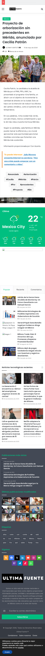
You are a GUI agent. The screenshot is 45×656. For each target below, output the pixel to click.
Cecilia (10, 179)
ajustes (21, 648)
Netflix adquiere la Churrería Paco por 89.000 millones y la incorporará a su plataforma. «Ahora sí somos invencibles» (33, 427)
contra (25, 534)
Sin (30, 189)
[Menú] (3, 10)
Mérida (23, 179)
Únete (35, 635)
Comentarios (36, 289)
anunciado (14, 174)
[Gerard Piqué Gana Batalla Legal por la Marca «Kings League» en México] (9, 326)
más (24, 538)
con (18, 534)
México (6, 19)
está (37, 534)
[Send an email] (20, 47)
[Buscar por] (42, 10)
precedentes (27, 184)
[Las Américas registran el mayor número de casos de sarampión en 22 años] (36, 517)
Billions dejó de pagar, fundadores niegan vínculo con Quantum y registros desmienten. (29, 352)
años (4, 534)
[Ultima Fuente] (15, 9)
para (4, 542)
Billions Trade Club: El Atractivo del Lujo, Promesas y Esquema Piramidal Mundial (27, 338)
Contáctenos (13, 635)
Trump (30, 542)
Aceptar (7, 652)
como (11, 534)
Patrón (35, 179)
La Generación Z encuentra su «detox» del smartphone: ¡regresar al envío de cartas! (11, 391)
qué (16, 542)
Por (13, 184)
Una (37, 542)
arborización (31, 174)
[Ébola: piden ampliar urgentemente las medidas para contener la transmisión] (22, 517)
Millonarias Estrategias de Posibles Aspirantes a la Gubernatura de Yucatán (29, 313)
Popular (6, 289)
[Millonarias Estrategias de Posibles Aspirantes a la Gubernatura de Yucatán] (9, 314)
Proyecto (18, 189)
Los (9, 538)
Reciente (20, 289)
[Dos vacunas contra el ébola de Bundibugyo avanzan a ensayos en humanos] (8, 517)
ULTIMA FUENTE (11, 47)
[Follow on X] (18, 47)
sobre (23, 542)
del (31, 534)
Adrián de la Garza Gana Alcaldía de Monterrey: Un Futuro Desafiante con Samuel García (29, 301)
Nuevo (39, 538)
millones (17, 538)
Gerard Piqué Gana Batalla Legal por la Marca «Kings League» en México (29, 325)
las (4, 538)
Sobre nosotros (25, 635)
